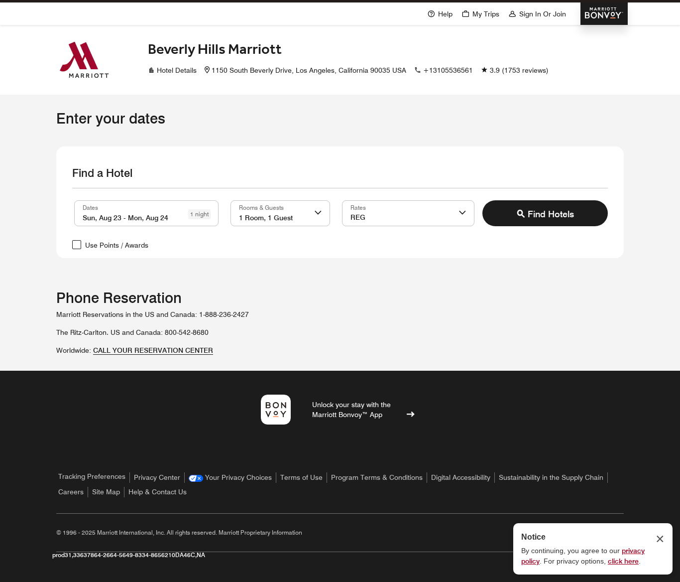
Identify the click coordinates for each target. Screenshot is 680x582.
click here (623, 561)
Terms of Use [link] (301, 477)
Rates (358, 207)
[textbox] (146, 213)
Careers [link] (71, 492)
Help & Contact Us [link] (157, 492)
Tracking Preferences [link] (91, 476)
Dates (90, 207)
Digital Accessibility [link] (460, 477)
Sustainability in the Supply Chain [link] (551, 477)
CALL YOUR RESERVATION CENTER (153, 350)
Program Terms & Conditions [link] (377, 477)
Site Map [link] (106, 492)
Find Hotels (551, 214)
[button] (318, 213)
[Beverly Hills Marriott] (84, 59)
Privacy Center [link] (157, 477)
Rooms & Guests (261, 207)
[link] (230, 477)
